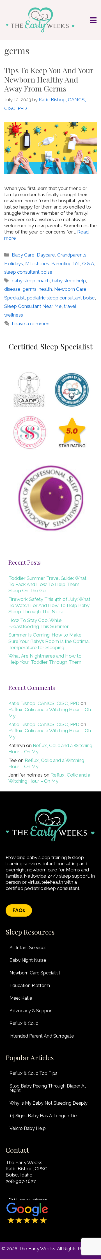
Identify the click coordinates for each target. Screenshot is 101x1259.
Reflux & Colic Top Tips (34, 1073)
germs (29, 289)
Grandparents (71, 255)
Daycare (46, 255)
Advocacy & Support (31, 1010)
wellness (13, 315)
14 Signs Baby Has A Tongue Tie (43, 1115)
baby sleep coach (31, 280)
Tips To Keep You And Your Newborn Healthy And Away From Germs (48, 79)
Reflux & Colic (24, 1023)
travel (70, 306)
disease (12, 289)
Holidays (13, 263)
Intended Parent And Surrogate (42, 1036)
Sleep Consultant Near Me (33, 306)
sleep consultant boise (28, 272)
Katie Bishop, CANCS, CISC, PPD (43, 703)
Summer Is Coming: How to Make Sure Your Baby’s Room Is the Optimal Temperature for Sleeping (48, 641)
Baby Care (23, 255)
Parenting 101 (65, 263)
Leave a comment (31, 323)
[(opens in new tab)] (27, 1223)
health (45, 289)
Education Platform (30, 985)
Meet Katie (21, 998)
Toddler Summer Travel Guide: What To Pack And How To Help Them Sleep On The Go (47, 584)
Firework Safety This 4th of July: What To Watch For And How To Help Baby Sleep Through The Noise (49, 605)
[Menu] (93, 20)
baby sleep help (69, 280)
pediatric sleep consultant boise (61, 298)
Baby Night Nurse (28, 960)
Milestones (37, 263)
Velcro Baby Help (28, 1128)
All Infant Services (28, 947)
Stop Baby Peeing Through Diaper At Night (48, 1088)
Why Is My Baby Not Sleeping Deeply (49, 1103)
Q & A (88, 263)
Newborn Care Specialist (35, 973)
